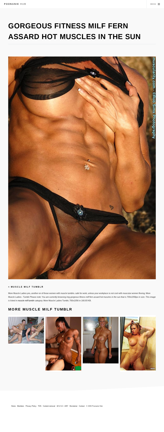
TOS (39, 406)
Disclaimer (73, 406)
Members (20, 406)
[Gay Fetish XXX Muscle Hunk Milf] (101, 340)
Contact (82, 406)
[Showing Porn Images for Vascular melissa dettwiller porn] (138, 343)
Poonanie (15, 4)
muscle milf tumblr (27, 287)
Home (13, 406)
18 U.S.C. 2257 (62, 406)
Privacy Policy (31, 406)
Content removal (49, 406)
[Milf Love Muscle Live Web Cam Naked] (26, 330)
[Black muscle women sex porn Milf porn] (63, 343)
